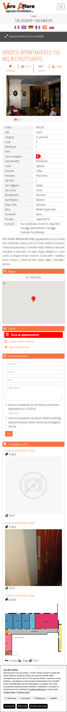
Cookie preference (37, 689)
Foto (19, 119)
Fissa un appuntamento (24, 335)
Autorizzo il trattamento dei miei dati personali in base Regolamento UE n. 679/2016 (33, 409)
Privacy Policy (13, 413)
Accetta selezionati (38, 706)
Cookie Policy (9, 692)
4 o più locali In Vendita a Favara (20, 450)
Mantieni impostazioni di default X (49, 668)
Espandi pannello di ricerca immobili (26, 36)
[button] (7, 95)
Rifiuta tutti (22, 706)
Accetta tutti (9, 706)
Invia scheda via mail (18, 347)
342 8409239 (43, 20)
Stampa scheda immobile (21, 341)
